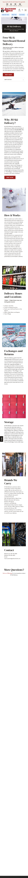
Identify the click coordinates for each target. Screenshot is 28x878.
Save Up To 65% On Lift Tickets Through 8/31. (14, 2)
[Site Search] (22, 10)
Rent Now (8, 75)
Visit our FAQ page (7, 573)
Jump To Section (7, 79)
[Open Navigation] (25, 10)
